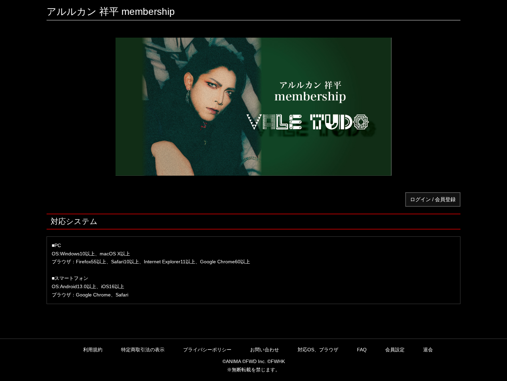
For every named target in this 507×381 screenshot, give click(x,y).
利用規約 (92, 349)
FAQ (362, 349)
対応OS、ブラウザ (318, 349)
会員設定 (395, 349)
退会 (428, 349)
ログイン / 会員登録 (433, 199)
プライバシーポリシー (207, 349)
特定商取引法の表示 (143, 349)
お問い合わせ (264, 349)
